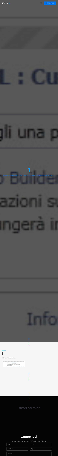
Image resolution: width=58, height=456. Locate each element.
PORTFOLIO (51, 3)
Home (5, 175)
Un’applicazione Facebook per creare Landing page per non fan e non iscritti (30, 175)
